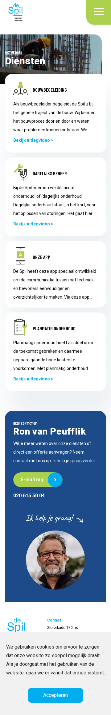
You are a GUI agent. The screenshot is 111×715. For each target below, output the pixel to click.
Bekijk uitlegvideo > (33, 140)
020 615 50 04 (29, 496)
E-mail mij (31, 479)
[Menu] (99, 12)
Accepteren (55, 695)
